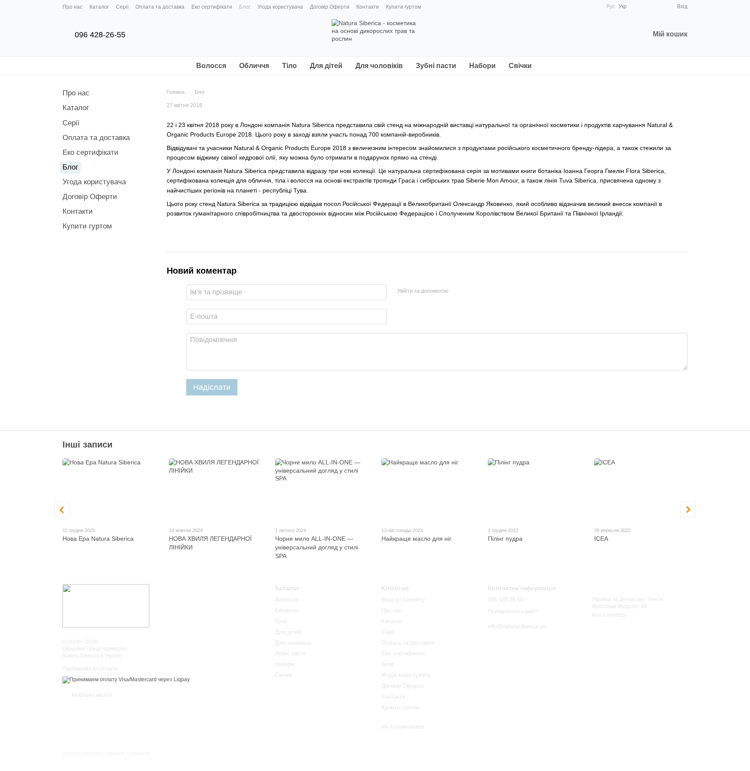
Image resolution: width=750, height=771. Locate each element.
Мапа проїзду (608, 615)
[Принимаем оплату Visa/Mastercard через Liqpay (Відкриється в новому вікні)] (126, 680)
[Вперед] (688, 509)
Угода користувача (280, 7)
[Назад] (62, 509)
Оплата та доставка (159, 7)
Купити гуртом (403, 7)
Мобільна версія (91, 695)
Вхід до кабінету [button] (403, 599)
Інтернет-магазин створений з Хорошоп (106, 753)
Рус (610, 6)
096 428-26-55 (100, 35)
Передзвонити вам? (512, 611)
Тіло (289, 65)
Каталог (99, 7)
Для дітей (326, 65)
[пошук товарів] (554, 66)
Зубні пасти (436, 65)
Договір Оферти (329, 7)
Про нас (72, 7)
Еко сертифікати (211, 7)
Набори (482, 65)
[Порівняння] (638, 6)
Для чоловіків (379, 65)
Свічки (520, 65)
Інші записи (87, 444)
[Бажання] (654, 6)
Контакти (367, 7)
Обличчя (254, 65)
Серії (122, 7)
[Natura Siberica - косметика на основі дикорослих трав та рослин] (105, 605)
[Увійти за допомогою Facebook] (458, 291)
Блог (244, 7)
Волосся (211, 65)
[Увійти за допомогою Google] (472, 291)
